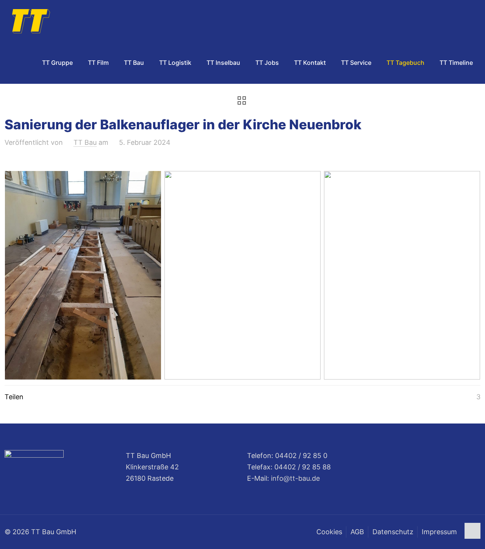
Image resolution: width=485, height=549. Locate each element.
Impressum (439, 532)
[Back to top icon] (472, 531)
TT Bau (85, 142)
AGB (357, 532)
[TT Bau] (31, 21)
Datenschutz (392, 532)
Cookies (329, 532)
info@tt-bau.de (295, 478)
